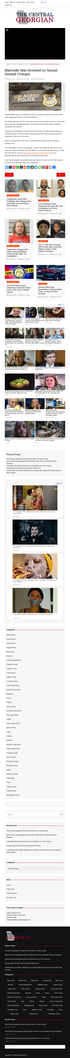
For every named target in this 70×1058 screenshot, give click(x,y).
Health (9, 719)
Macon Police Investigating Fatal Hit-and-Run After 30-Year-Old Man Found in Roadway (32, 836)
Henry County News (13, 723)
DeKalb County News (14, 689)
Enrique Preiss (11, 79)
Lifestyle (9, 736)
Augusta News (11, 647)
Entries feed (10, 889)
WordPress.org (11, 897)
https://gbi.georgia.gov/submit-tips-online (37, 153)
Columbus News (12, 681)
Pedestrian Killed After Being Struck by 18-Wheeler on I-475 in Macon (29, 466)
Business (10, 656)
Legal (8, 732)
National (9, 740)
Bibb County (11, 652)
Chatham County (43, 200)
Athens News (11, 639)
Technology (10, 778)
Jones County (11, 727)
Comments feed (12, 893)
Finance (9, 702)
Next (59, 174)
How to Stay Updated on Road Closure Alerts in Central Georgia (27, 459)
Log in (9, 885)
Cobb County (11, 673)
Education (10, 694)
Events (9, 698)
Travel (9, 782)
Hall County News (12, 715)
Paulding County (12, 753)
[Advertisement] (35, 46)
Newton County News (14, 744)
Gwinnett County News (14, 711)
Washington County (13, 795)
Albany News (11, 635)
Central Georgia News (14, 660)
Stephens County (12, 774)
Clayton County (12, 668)
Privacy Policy (21, 2)
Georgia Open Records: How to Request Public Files (24, 468)
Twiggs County (11, 786)
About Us (12, 2)
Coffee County (11, 677)
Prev (10, 174)
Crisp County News (13, 685)
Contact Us (8, 5)
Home (6, 2)
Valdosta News (43, 241)
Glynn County (11, 706)
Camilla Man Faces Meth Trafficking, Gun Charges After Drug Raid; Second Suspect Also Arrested (34, 851)
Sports (9, 770)
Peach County (11, 757)
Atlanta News (42, 283)
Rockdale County (12, 765)
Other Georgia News (38, 79)
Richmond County (12, 761)
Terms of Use (30, 2)
